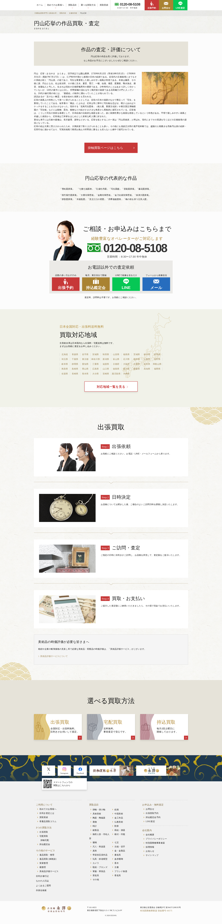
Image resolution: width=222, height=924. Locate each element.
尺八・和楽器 (99, 847)
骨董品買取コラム (47, 821)
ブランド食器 (120, 871)
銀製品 (96, 830)
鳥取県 (65, 369)
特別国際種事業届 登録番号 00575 (156, 911)
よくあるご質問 (43, 886)
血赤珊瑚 (118, 859)
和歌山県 (157, 364)
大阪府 (126, 364)
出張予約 (152, 8)
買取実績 (104, 5)
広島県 (95, 369)
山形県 (116, 354)
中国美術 (118, 814)
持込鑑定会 (96, 287)
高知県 (147, 369)
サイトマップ (152, 855)
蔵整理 (42, 867)
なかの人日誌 (42, 881)
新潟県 (106, 359)
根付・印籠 (119, 834)
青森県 (75, 354)
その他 (96, 879)
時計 (95, 826)
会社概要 (150, 835)
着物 (95, 822)
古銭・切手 (119, 847)
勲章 (116, 826)
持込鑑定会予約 (153, 817)
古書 (116, 867)
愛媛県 (136, 369)
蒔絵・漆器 (119, 830)
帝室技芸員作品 (100, 855)
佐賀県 (65, 374)
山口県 (106, 369)
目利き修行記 (42, 876)
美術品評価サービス (49, 871)
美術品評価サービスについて (54, 656)
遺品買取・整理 (46, 855)
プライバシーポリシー (156, 839)
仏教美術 (118, 822)
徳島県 (116, 369)
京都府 (116, 364)
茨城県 (136, 354)
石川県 (126, 359)
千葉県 (75, 359)
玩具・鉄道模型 (100, 859)
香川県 (126, 369)
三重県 (95, 364)
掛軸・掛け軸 (99, 809)
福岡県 (157, 369)
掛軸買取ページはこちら (105, 147)
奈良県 (147, 364)
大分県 (95, 374)
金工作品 (118, 818)
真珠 (95, 851)
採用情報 (150, 847)
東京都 (85, 359)
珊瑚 (95, 842)
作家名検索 (41, 890)
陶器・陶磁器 (99, 818)
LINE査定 (180, 8)
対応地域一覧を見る (111, 386)
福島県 (126, 354)
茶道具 (96, 875)
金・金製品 (119, 851)
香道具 (117, 875)
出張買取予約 (152, 813)
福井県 (136, 359)
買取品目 (72, 5)
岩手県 (85, 354)
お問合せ (166, 8)
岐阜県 (65, 364)
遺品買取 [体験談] (47, 859)
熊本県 (85, 374)
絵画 (116, 809)
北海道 (65, 354)
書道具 (117, 855)
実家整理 (43, 863)
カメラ (96, 863)
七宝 (116, 842)
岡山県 (85, 369)
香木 (116, 863)
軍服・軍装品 (99, 871)
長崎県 (75, 374)
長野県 (157, 359)
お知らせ (150, 851)
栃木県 (147, 354)
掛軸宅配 (44, 840)
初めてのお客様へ (55, 5)
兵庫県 (136, 364)
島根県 (75, 369)
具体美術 (97, 814)
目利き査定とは (46, 813)
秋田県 (106, 354)
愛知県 (85, 364)
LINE (126, 287)
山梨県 (147, 359)
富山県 (116, 359)
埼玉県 (65, 359)
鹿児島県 (116, 374)
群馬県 (157, 354)
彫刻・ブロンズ (100, 867)
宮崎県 (106, 374)
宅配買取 (43, 836)
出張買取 (43, 832)
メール (156, 287)
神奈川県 (95, 359)
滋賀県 (106, 364)
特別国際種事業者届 (155, 843)
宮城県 (95, 354)
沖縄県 (126, 374)
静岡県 (75, 364)
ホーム (40, 5)
